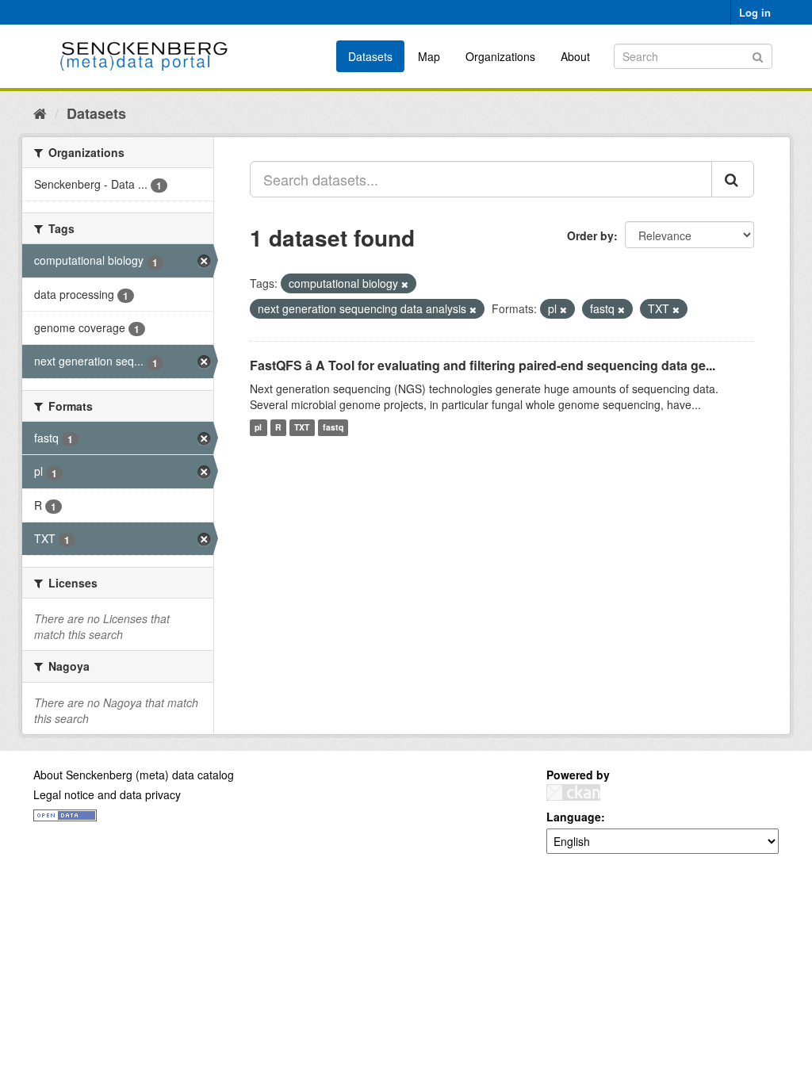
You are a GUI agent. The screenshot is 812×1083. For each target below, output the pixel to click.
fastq (333, 428)
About (575, 56)
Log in (755, 12)
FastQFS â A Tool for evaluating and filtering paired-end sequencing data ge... (482, 365)
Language (573, 817)
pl (258, 428)
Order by (590, 235)
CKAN (573, 792)
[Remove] (404, 283)
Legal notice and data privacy (107, 794)
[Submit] (757, 55)
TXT (301, 428)
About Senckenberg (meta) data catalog (133, 775)
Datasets (370, 56)
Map (429, 56)
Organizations (500, 56)
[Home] (40, 112)
